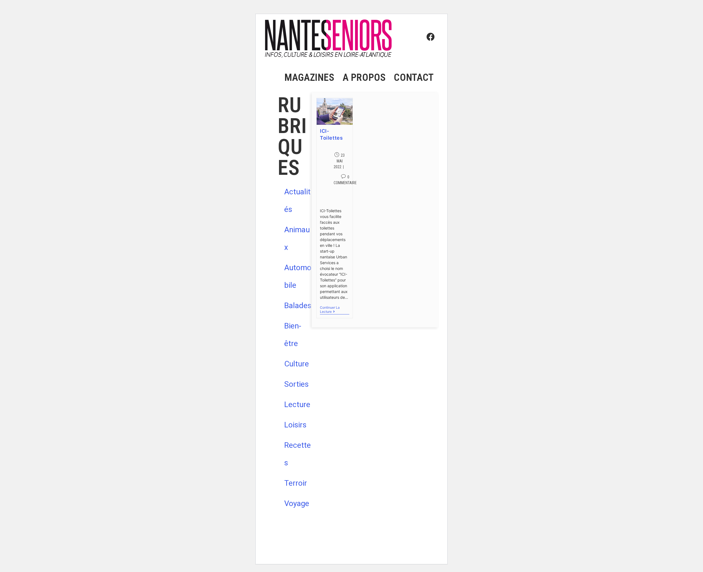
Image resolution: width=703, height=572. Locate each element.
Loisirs (295, 424)
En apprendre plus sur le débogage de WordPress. (308, 551)
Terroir (295, 483)
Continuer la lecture (333, 309)
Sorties (296, 384)
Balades (297, 305)
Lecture (297, 404)
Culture (296, 363)
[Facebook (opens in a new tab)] (429, 26)
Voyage (296, 503)
